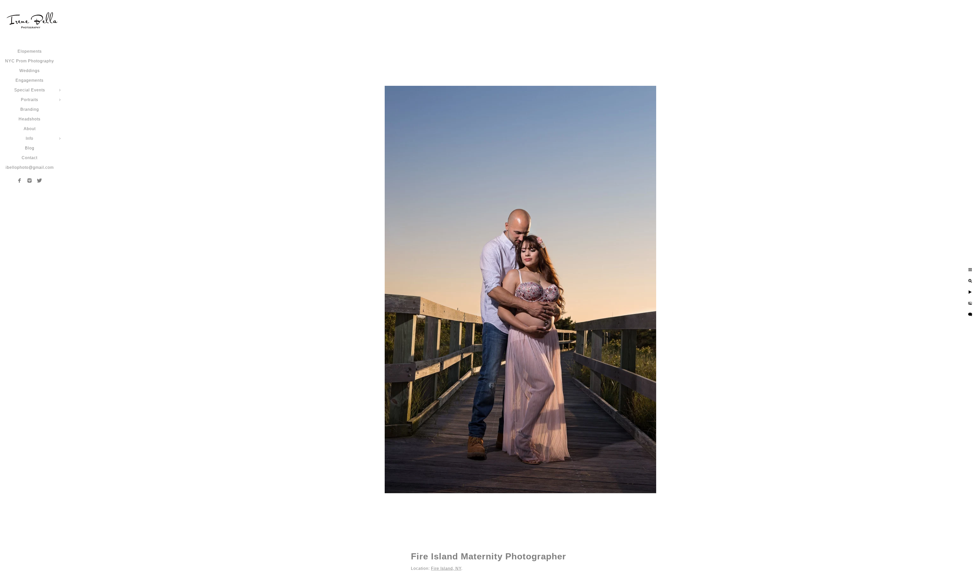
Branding (29, 109)
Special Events (29, 90)
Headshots (29, 119)
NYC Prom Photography (29, 61)
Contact (29, 158)
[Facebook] (19, 180)
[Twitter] (39, 180)
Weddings (29, 70)
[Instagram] (29, 180)
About (30, 129)
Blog (29, 148)
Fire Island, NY (446, 568)
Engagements (30, 80)
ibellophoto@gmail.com (30, 167)
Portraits (29, 100)
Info (29, 138)
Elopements (30, 51)
